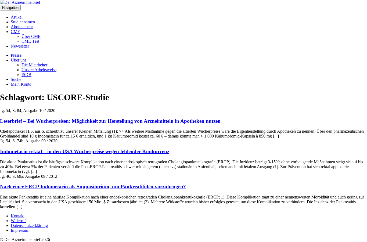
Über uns (18, 60)
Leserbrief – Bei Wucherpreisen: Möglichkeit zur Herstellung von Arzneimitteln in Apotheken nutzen (110, 121)
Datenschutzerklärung (29, 225)
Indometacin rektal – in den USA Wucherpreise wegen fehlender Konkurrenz (84, 151)
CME (15, 31)
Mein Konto (21, 84)
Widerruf (18, 220)
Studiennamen (23, 22)
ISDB (26, 74)
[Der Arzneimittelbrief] (20, 2)
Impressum (20, 230)
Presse (16, 55)
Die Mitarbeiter (34, 65)
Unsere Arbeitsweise (38, 69)
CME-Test (30, 41)
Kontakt (17, 216)
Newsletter (20, 46)
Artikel (17, 17)
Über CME (31, 36)
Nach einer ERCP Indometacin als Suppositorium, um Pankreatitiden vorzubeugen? (93, 186)
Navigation (10, 8)
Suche (16, 79)
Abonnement (22, 26)
